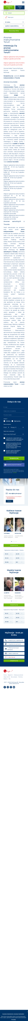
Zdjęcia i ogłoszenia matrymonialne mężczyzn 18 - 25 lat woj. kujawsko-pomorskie (14, 195)
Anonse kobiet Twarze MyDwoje (13, 68)
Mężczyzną (17, 421)
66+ (17, 562)
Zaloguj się (20, 7)
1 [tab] (11, 541)
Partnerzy (20, 676)
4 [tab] (15, 541)
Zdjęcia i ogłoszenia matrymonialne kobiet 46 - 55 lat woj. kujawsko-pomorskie (14, 183)
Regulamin (10, 675)
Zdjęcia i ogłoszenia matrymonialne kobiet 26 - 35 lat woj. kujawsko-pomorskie (14, 172)
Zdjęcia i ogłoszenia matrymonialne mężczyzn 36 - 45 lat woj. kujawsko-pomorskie (14, 206)
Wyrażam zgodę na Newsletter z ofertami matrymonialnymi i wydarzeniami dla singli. (13, 451)
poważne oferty (18, 266)
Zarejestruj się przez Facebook (13, 464)
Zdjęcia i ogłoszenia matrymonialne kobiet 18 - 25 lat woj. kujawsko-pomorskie (14, 166)
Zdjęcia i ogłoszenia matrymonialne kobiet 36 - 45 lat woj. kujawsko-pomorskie (14, 177)
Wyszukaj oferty (14, 31)
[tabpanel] (8, 528)
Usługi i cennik (7, 676)
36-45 (6, 558)
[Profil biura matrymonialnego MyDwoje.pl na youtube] (14, 687)
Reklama (5, 678)
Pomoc (9, 501)
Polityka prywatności (18, 675)
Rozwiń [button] (15, 472)
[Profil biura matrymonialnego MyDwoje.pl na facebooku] (5, 687)
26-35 (17, 554)
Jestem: (6, 418)
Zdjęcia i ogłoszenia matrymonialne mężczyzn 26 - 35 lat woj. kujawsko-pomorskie (14, 201)
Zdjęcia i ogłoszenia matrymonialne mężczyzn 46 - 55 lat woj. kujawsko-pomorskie (14, 211)
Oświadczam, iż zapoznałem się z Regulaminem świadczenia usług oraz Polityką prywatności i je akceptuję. (14, 439)
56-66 (6, 562)
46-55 (17, 558)
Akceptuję (13, 1019)
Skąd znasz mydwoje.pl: (9, 431)
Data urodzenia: (7, 424)
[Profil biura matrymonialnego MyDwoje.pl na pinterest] (11, 687)
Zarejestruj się (9, 7)
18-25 (6, 554)
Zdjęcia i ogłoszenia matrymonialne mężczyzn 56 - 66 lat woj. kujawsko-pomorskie (14, 217)
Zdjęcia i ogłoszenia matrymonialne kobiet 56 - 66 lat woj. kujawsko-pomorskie (14, 188)
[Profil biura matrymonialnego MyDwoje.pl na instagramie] (8, 687)
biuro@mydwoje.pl (15, 493)
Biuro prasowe (14, 676)
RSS (9, 678)
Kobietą (8, 421)
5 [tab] (16, 541)
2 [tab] (12, 541)
